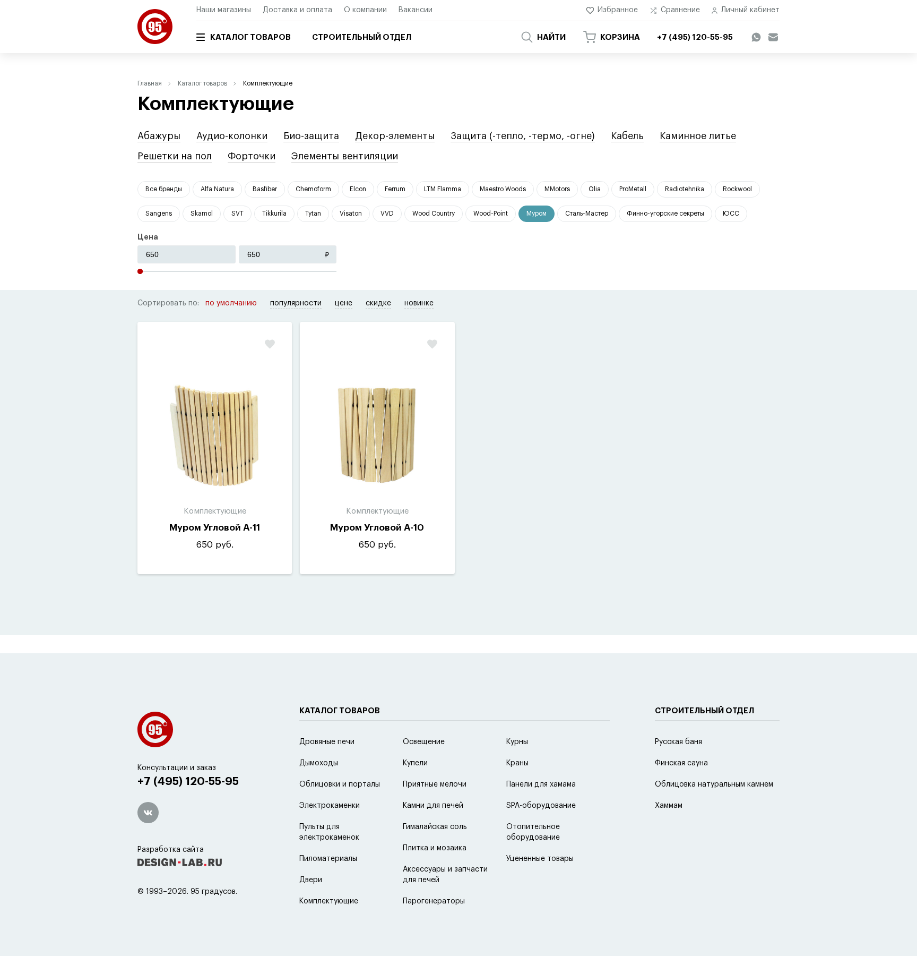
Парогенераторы (434, 901)
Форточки (251, 156)
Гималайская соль (435, 827)
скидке (378, 303)
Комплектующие (328, 901)
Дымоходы (318, 763)
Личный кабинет (750, 10)
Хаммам (668, 805)
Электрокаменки (329, 805)
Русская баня (678, 742)
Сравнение (680, 10)
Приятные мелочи (434, 784)
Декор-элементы (395, 136)
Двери (310, 880)
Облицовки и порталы (339, 784)
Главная (149, 83)
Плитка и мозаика (434, 848)
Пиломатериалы (328, 859)
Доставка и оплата (297, 10)
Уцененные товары (540, 859)
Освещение (424, 742)
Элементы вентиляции (344, 156)
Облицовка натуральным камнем (714, 784)
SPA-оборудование (541, 805)
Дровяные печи (326, 742)
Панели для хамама (541, 784)
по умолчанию (231, 303)
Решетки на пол (174, 156)
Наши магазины (223, 10)
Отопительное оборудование (533, 832)
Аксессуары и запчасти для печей (445, 875)
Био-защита (311, 136)
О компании (365, 10)
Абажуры (158, 136)
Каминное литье (698, 136)
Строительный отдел (361, 37)
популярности (296, 303)
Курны (517, 742)
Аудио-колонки (231, 136)
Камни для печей (433, 805)
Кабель (627, 136)
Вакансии (415, 10)
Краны (517, 763)
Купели (415, 763)
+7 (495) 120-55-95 (188, 781)
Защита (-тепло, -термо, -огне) (523, 136)
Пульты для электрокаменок (329, 832)
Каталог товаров (250, 37)
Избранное (618, 10)
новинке (419, 303)
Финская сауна (681, 763)
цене (343, 303)
